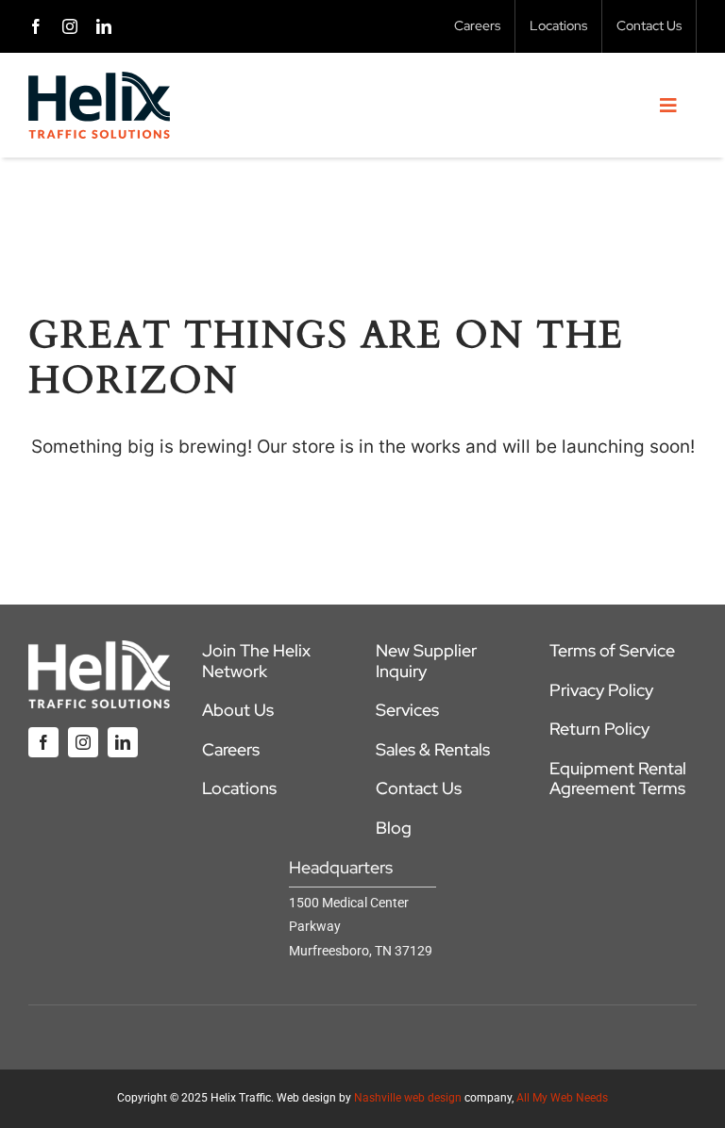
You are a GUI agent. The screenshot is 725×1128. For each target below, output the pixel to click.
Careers (231, 749)
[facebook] (35, 26)
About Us (238, 710)
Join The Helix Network (256, 660)
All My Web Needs (562, 1097)
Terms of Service (612, 650)
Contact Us (419, 788)
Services (407, 710)
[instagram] (69, 26)
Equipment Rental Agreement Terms (617, 778)
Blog (394, 827)
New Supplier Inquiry (426, 660)
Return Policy (599, 728)
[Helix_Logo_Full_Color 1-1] (99, 80)
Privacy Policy (601, 690)
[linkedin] (103, 26)
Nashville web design (408, 1097)
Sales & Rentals (433, 749)
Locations (239, 788)
